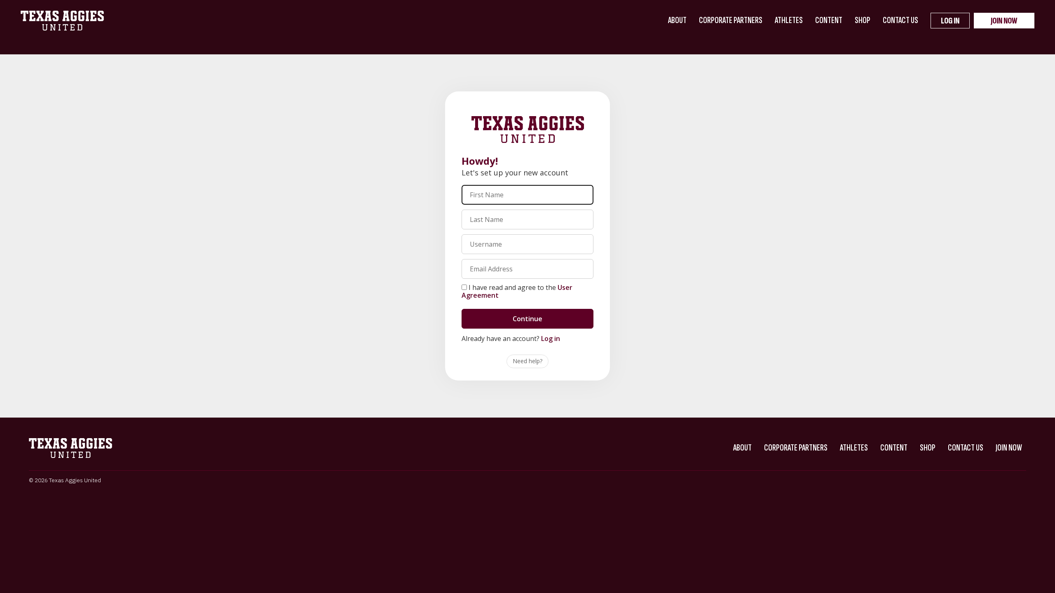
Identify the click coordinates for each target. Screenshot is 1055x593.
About (677, 20)
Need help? (527, 361)
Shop (862, 20)
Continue (527, 318)
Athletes (789, 20)
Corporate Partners (730, 20)
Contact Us (900, 20)
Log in (550, 338)
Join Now (1004, 20)
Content (828, 20)
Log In (950, 20)
